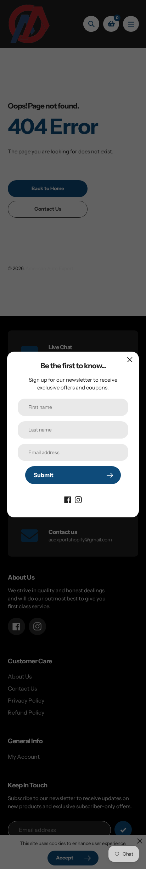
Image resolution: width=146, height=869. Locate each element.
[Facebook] (67, 499)
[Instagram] (78, 499)
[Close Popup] (129, 359)
